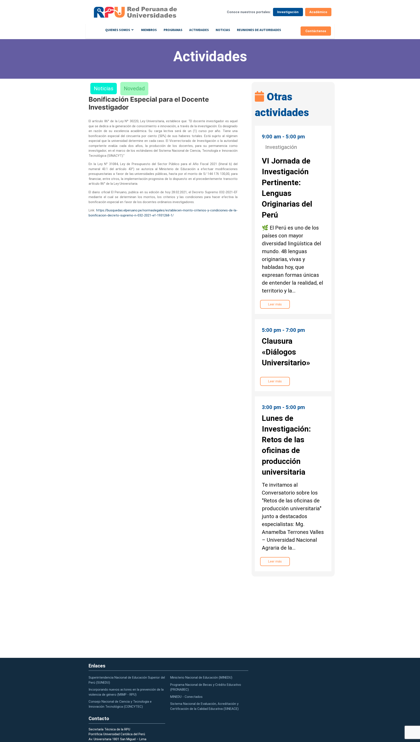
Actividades (199, 30)
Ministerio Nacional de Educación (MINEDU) (201, 677)
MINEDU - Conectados (186, 697)
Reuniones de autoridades (259, 30)
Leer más (275, 304)
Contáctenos (315, 31)
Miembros (149, 30)
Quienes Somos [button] (117, 30)
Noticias (223, 30)
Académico (318, 12)
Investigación (288, 12)
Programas (173, 30)
